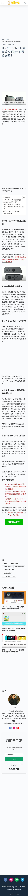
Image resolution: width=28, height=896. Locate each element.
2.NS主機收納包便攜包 (10, 202)
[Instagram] (14, 728)
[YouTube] (17, 728)
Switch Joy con (14, 563)
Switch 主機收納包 (8, 566)
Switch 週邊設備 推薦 (8, 569)
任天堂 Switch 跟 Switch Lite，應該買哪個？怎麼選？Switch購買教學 (14, 259)
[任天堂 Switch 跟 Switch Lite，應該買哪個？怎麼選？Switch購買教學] (14, 641)
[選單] (2, 3)
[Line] (17, 880)
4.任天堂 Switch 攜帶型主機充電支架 (14, 208)
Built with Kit (14, 769)
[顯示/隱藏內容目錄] (23, 197)
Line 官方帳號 (14, 515)
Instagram (19, 513)
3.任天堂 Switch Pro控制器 (12, 204)
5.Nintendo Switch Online (11, 211)
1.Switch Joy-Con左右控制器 (12, 200)
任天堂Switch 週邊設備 (9, 576)
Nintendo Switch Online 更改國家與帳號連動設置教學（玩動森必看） (15, 494)
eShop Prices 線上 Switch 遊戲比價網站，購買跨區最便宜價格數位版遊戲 (15, 486)
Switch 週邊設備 (19, 566)
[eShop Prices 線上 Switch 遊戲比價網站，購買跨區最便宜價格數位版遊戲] (14, 597)
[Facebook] (10, 728)
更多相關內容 (8, 213)
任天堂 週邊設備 (7, 573)
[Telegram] (22, 880)
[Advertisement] (14, 20)
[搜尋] (25, 3)
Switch (5, 563)
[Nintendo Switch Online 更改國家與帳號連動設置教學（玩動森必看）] (14, 619)
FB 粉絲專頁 (11, 513)
